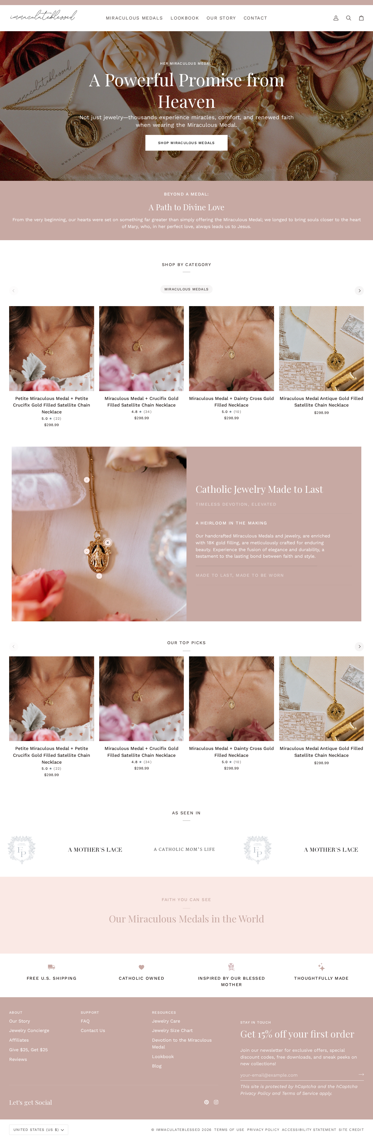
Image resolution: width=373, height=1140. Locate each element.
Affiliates (19, 1040)
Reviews (18, 1059)
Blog (157, 1065)
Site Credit (351, 1130)
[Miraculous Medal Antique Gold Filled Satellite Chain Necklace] (321, 348)
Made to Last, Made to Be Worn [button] (240, 571)
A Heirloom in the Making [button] (231, 552)
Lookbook (163, 1056)
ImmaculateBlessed (178, 1130)
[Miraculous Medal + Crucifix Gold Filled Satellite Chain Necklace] (141, 348)
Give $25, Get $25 (28, 1049)
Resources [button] (164, 1012)
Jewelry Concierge (29, 1030)
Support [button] (90, 1012)
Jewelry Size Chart (172, 1030)
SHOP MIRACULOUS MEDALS (186, 143)
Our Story (19, 1021)
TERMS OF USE (229, 1130)
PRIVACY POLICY (263, 1130)
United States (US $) (36, 1130)
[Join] (359, 1074)
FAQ (85, 1021)
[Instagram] (216, 1102)
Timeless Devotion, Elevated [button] (236, 507)
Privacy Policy (255, 1093)
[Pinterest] (206, 1102)
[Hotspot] (87, 480)
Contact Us (93, 1030)
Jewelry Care (166, 1021)
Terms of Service (300, 1093)
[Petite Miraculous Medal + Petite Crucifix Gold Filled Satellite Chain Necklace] (51, 348)
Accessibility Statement (309, 1130)
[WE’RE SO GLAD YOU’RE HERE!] (186, 2)
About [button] (16, 1012)
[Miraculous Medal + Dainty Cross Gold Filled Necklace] (231, 348)
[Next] (359, 290)
